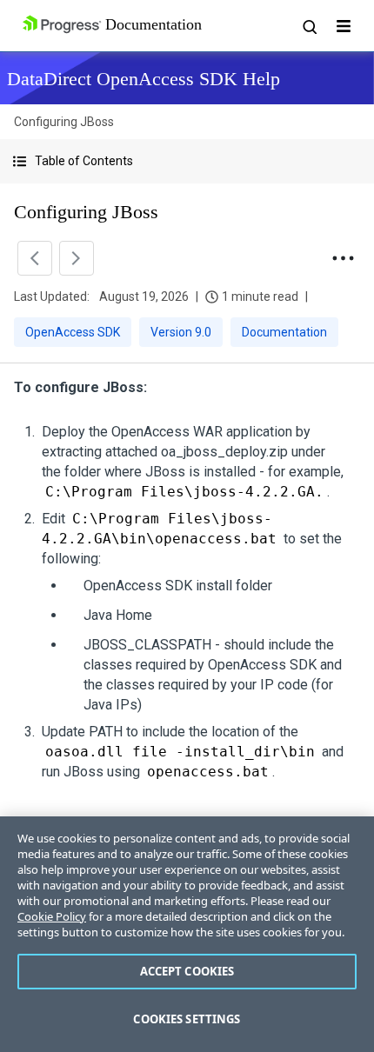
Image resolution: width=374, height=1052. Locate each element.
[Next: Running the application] (76, 258)
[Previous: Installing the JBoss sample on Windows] (34, 258)
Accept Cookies (187, 971)
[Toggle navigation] (344, 26)
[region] (187, 934)
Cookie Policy (51, 916)
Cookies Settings (186, 1019)
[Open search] (309, 26)
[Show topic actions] (342, 258)
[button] (187, 161)
